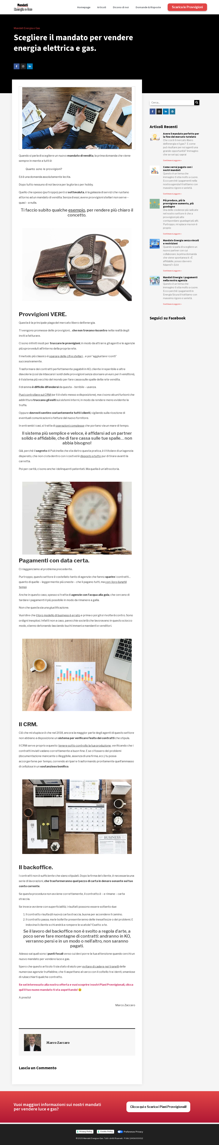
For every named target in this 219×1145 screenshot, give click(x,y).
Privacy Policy (85, 1131)
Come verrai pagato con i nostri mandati (177, 168)
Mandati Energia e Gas (27, 28)
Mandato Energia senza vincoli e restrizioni (181, 242)
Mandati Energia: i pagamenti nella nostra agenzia (180, 279)
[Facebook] (17, 66)
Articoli (101, 7)
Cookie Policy (106, 1131)
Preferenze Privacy (133, 1131)
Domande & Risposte (148, 7)
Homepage (83, 7)
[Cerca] (196, 102)
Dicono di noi (121, 7)
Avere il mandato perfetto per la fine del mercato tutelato (181, 135)
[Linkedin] (30, 66)
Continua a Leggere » (172, 160)
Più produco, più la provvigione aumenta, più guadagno (178, 203)
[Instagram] (23, 66)
